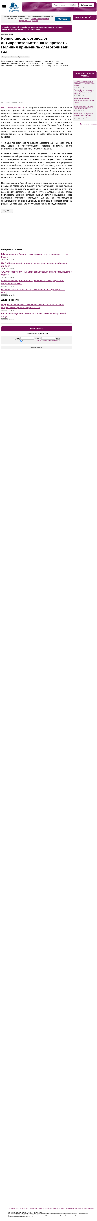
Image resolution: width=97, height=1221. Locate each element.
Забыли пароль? (42, 340)
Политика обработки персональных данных (80, 1208)
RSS (17, 1208)
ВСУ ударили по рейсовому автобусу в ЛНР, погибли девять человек (84, 83)
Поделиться (7, 211)
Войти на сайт (87, 5)
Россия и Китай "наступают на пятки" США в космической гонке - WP (84, 92)
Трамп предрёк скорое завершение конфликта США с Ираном (84, 100)
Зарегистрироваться (54, 340)
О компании (33, 1208)
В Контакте (24, 1208)
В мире (4, 57)
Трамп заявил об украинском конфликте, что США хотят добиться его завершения (83, 115)
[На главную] (13, 7)
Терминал (12, 1208)
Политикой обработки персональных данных (34, 20)
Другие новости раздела (88, 124)
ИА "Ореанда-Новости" (12, 107)
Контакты (41, 1208)
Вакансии (48, 1208)
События (12, 57)
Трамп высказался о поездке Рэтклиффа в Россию (83, 107)
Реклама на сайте (59, 1208)
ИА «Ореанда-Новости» (16, 102)
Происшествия (23, 57)
